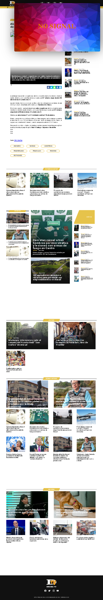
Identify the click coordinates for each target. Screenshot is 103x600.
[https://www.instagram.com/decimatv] (54, 591)
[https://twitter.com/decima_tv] (49, 591)
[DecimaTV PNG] (12, 6)
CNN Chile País (18, 140)
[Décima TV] (7, 8)
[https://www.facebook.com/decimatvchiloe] (45, 591)
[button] (17, 146)
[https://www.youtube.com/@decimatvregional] (58, 591)
